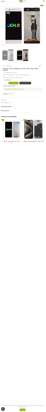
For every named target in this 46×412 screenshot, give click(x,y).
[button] (2, 26)
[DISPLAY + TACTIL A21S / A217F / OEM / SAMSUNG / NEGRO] (11, 129)
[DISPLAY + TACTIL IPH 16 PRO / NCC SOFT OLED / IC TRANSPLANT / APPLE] (33, 129)
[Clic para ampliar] (3, 45)
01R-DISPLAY (8, 66)
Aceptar (22, 409)
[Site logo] (22, 1)
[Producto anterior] (38, 66)
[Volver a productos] (40, 66)
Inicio (4, 66)
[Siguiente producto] (41, 66)
